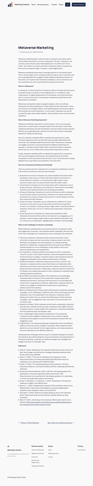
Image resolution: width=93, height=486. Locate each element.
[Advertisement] (46, 23)
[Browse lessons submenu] (49, 4)
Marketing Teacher (22, 4)
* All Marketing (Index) (26, 52)
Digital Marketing (38, 52)
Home (33, 5)
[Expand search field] (67, 4)
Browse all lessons (78, 4)
